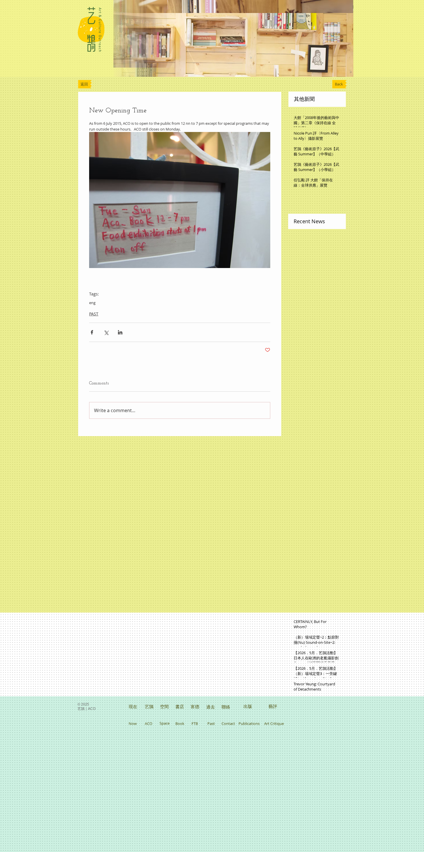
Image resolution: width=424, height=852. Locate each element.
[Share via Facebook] (92, 332)
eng (92, 302)
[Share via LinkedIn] (120, 332)
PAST (93, 314)
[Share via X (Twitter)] (106, 332)
